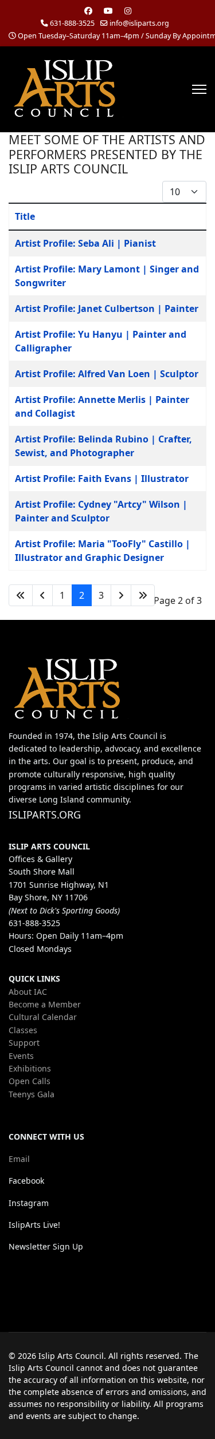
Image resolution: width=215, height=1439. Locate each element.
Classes (23, 1030)
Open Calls (29, 1081)
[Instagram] (127, 10)
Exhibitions (30, 1068)
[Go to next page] (121, 595)
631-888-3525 (72, 23)
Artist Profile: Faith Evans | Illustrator (102, 478)
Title (25, 216)
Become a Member (45, 1004)
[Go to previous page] (42, 595)
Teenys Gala (31, 1094)
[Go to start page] (21, 595)
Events (21, 1055)
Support (24, 1042)
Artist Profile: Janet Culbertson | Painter (106, 308)
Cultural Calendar (43, 1016)
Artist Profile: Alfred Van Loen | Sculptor (106, 373)
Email (19, 1158)
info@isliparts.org (139, 23)
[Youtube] (108, 10)
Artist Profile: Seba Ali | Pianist (85, 243)
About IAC (28, 991)
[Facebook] (88, 10)
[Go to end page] (143, 595)
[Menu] (199, 89)
